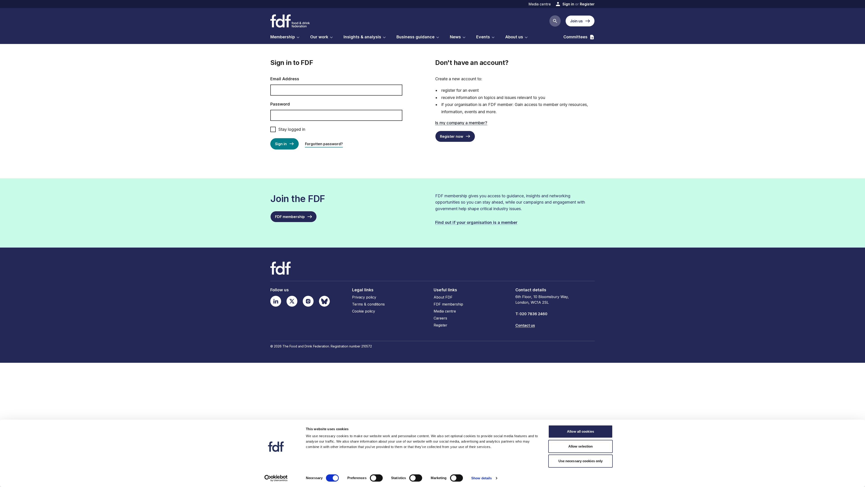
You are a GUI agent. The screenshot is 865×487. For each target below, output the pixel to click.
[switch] (376, 478)
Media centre (539, 4)
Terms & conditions (368, 304)
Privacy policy (364, 297)
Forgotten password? (324, 144)
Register (587, 4)
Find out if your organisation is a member (476, 222)
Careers (440, 318)
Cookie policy (363, 311)
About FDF (443, 297)
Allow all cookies (580, 431)
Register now (451, 136)
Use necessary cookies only (580, 461)
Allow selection (580, 446)
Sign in (568, 4)
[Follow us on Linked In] (275, 301)
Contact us (525, 325)
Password (280, 104)
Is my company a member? (461, 122)
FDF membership (448, 304)
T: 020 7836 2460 (531, 314)
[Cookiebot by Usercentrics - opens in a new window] (276, 478)
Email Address (284, 78)
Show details (481, 478)
